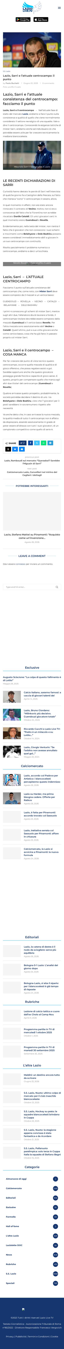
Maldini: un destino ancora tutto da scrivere (42, 1076)
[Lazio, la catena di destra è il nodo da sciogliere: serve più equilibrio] (12, 951)
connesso (20, 564)
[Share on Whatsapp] (43, 443)
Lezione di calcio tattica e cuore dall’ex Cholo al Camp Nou (42, 1013)
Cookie (54, 1336)
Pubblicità (20, 1336)
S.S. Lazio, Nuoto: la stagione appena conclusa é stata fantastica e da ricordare (40, 1133)
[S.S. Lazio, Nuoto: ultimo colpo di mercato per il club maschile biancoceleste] (12, 1097)
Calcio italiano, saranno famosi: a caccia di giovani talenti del (42, 694)
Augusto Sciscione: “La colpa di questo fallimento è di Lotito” (32, 679)
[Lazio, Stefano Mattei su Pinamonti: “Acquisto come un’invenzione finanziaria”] (32, 511)
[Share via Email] (22, 449)
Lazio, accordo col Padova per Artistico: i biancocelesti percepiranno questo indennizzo (42, 778)
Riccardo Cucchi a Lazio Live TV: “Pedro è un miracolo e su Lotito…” (42, 732)
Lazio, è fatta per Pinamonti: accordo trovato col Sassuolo (40, 814)
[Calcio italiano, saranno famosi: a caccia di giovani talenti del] (12, 697)
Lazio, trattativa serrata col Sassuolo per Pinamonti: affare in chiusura (41, 833)
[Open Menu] (59, 8)
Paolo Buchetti (12, 83)
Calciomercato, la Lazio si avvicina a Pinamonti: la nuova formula (41, 852)
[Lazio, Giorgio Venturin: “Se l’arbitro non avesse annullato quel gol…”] (12, 752)
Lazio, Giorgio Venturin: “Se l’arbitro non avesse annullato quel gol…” (40, 750)
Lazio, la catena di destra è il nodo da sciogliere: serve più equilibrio (40, 949)
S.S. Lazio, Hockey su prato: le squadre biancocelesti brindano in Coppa (42, 1114)
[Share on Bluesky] (15, 449)
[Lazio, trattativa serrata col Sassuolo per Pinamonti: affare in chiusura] (12, 835)
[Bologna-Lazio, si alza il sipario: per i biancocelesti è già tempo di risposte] (12, 987)
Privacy (10, 1336)
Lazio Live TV (46, 1317)
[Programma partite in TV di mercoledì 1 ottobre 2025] (12, 1034)
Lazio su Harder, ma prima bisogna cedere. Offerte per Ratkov (39, 797)
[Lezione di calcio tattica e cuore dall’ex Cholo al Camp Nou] (12, 1016)
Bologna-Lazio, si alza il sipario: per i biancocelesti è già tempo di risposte (41, 986)
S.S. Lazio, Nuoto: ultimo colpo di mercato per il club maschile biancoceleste (42, 1095)
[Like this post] (24, 443)
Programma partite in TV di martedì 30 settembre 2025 (39, 1049)
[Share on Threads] (8, 449)
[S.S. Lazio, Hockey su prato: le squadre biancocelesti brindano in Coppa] (12, 1116)
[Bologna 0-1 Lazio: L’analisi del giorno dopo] (12, 970)
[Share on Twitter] (37, 443)
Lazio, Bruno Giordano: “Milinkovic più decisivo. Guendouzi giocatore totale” (40, 713)
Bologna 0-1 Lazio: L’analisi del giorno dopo (41, 967)
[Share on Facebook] (30, 443)
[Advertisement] (32, 628)
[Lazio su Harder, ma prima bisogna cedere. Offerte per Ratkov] (12, 798)
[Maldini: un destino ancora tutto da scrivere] (12, 1079)
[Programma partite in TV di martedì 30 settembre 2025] (12, 1052)
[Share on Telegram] (50, 443)
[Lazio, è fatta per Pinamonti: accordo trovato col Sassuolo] (12, 817)
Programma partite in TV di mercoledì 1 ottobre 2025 (39, 1031)
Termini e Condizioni (39, 1336)
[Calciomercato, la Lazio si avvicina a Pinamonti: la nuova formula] (12, 853)
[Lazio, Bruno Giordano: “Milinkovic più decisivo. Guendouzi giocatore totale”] (12, 715)
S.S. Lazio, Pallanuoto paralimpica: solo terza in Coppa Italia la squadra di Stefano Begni (42, 1151)
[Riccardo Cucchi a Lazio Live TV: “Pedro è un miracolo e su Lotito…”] (12, 733)
